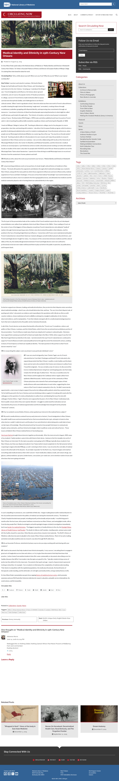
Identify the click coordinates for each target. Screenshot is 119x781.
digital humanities (92, 173)
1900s (98, 166)
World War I (103, 192)
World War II (111, 192)
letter (98, 178)
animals (111, 168)
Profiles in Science (81, 187)
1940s (103, 166)
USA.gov (64, 778)
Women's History (93, 192)
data (85, 173)
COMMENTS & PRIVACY (86, 15)
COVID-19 (79, 173)
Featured (82, 120)
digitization (102, 173)
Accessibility (92, 773)
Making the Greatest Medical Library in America (96, 116)
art (92, 171)
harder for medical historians (17, 527)
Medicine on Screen (89, 180)
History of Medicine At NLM (104, 15)
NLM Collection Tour (87, 146)
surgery (108, 190)
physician (92, 185)
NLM (53, 778)
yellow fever (22, 612)
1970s (78, 168)
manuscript (79, 180)
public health (91, 187)
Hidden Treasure (108, 175)
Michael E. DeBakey (110, 180)
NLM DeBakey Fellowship (92, 183)
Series (81, 129)
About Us (82, 84)
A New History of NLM (87, 132)
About (76, 15)
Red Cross (4, 612)
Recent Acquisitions (82, 190)
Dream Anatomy (99, 726)
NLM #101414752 (7, 383)
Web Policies (64, 771)
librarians (104, 178)
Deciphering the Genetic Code (90, 139)
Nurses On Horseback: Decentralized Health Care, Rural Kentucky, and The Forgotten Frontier (59, 728)
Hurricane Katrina (7, 435)
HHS (60, 778)
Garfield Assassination (87, 141)
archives (87, 171)
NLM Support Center (95, 771)
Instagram (83, 760)
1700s (88, 166)
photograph (85, 185)
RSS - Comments (84, 69)
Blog (69, 15)
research (91, 190)
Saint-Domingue (13, 612)
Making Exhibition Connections (90, 144)
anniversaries (80, 171)
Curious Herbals (85, 137)
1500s (78, 166)
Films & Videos (85, 92)
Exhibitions (82, 101)
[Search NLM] (113, 4)
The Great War (85, 153)
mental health (99, 180)
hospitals (79, 178)
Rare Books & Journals (88, 97)
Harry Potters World (87, 113)
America (98, 168)
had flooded (21, 530)
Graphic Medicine (86, 111)
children (107, 171)
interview (41, 609)
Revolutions (84, 151)
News (24, 606)
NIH (83, 183)
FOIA (61, 773)
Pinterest (53, 760)
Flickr (63, 760)
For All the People (86, 106)
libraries (110, 178)
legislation (92, 178)
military (78, 183)
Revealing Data (85, 149)
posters (104, 185)
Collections (12, 606)
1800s (9, 609)
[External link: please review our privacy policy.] (5, 773)
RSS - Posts (82, 66)
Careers (91, 775)
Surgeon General (99, 190)
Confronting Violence (87, 104)
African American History (19, 609)
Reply (9, 654)
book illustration (99, 171)
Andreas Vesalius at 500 (88, 134)
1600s (83, 166)
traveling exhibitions (82, 192)
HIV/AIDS (34, 609)
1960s (113, 166)
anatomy (104, 168)
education (79, 175)
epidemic (86, 175)
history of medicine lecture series (46, 575)
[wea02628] (27, 499)
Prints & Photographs (87, 95)
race (64, 609)
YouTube (72, 760)
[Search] (116, 15)
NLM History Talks (56, 609)
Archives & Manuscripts (88, 90)
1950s (108, 166)
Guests (19, 606)
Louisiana (48, 609)
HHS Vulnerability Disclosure (68, 775)
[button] (22, 201)
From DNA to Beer (86, 108)
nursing (78, 185)
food (95, 175)
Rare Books (103, 187)
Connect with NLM (9, 771)
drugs (108, 173)
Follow (81, 55)
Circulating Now (40, 760)
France (29, 609)
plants (98, 185)
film (91, 175)
